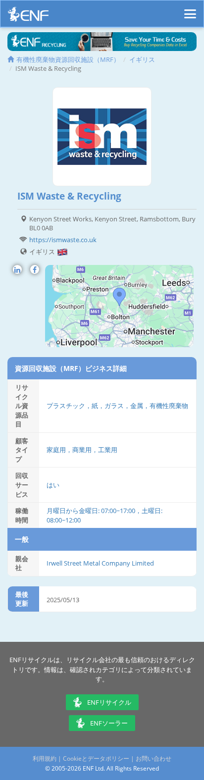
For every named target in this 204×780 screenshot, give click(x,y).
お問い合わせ (153, 758)
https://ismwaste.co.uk (63, 239)
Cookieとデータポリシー (96, 758)
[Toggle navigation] (190, 9)
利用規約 (44, 758)
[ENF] (28, 16)
